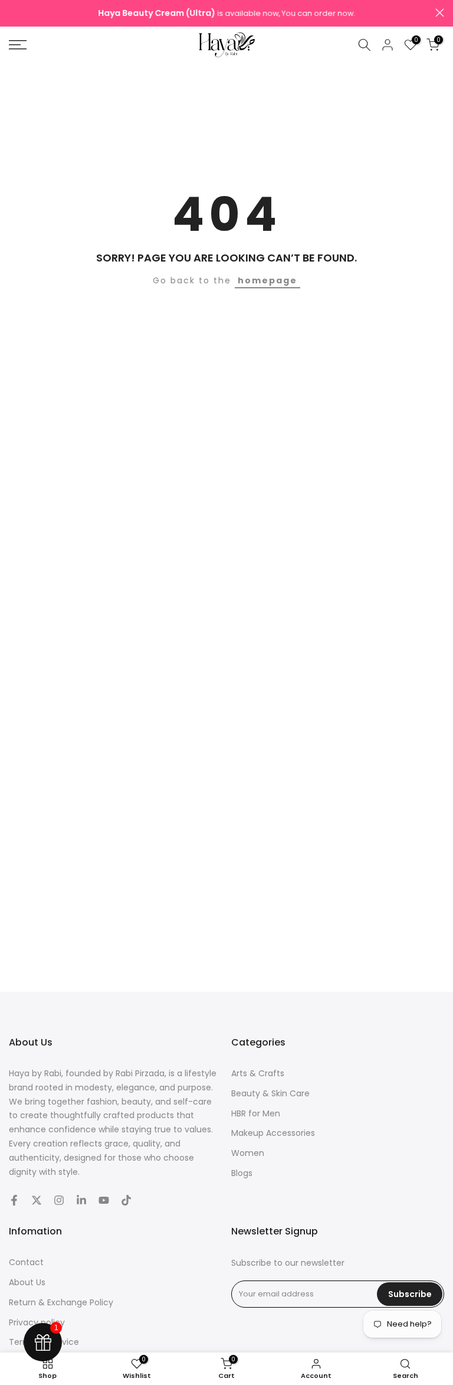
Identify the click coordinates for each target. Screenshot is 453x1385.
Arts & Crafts (257, 1073)
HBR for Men (255, 1113)
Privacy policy (37, 1322)
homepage (267, 280)
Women (247, 1153)
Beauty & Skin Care (270, 1093)
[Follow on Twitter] (36, 1200)
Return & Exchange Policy (61, 1302)
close (13, 12)
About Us (27, 1282)
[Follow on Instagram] (59, 1200)
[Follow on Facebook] (14, 1200)
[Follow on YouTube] (104, 1200)
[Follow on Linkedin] (81, 1200)
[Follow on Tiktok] (126, 1200)
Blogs (241, 1173)
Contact (26, 1262)
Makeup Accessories (273, 1133)
